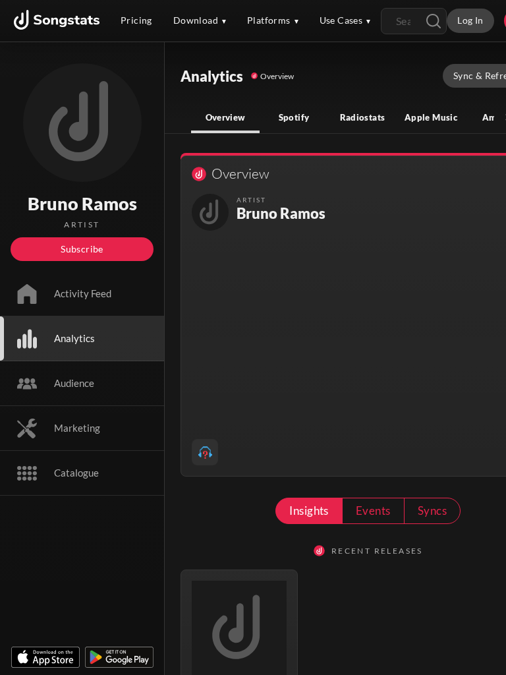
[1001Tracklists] (205, 452)
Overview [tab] (226, 117)
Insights (309, 510)
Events (373, 510)
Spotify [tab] (294, 117)
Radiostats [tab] (362, 117)
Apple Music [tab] (431, 117)
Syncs (432, 510)
